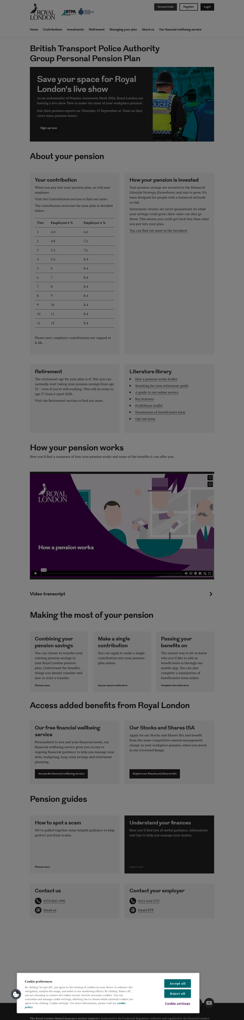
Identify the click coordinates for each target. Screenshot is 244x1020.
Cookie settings (177, 1003)
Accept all (178, 983)
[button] (16, 994)
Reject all (177, 993)
